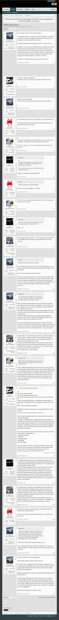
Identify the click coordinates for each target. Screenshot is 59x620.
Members (27, 9)
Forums (13, 9)
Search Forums (7, 12)
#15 (54, 455)
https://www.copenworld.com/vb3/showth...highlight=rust (30, 412)
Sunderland (12, 169)
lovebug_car (22, 26)
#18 (54, 519)
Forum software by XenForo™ (14, 618)
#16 (54, 482)
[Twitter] (53, 4)
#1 (54, 62)
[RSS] (55, 4)
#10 (54, 246)
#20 (54, 593)
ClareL (9, 145)
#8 (54, 209)
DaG (10, 164)
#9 (54, 231)
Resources (20, 9)
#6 (54, 176)
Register (53, 1)
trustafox (9, 126)
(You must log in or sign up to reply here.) (46, 597)
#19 (54, 552)
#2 (54, 86)
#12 (54, 331)
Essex (13, 150)
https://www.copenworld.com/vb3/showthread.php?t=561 (30, 450)
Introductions (12, 26)
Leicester (12, 250)
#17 (54, 504)
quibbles (10, 245)
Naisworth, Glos (11, 46)
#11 (54, 288)
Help (33, 9)
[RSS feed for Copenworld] (55, 616)
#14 (54, 383)
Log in (49, 1)
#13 (54, 353)
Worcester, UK (11, 91)
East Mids (12, 132)
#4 (54, 128)
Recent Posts (15, 12)
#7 (54, 191)
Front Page (6, 9)
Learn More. (35, 21)
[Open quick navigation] (55, 15)
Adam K (10, 85)
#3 (54, 108)
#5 (54, 150)
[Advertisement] (29, 71)
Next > (14, 28)
